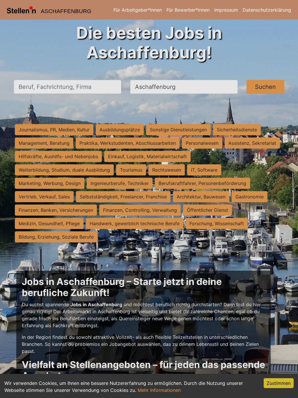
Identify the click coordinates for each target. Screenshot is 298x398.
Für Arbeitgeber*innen (137, 10)
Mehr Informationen (159, 390)
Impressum (226, 10)
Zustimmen (279, 383)
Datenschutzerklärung (267, 10)
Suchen (265, 86)
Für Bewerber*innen (188, 10)
